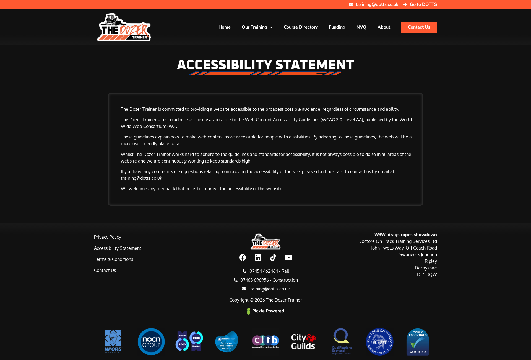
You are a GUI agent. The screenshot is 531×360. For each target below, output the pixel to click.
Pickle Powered (268, 311)
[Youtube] (288, 257)
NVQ (361, 27)
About (384, 27)
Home (224, 27)
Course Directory (301, 27)
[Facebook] (243, 257)
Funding (337, 27)
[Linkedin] (258, 257)
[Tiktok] (273, 257)
